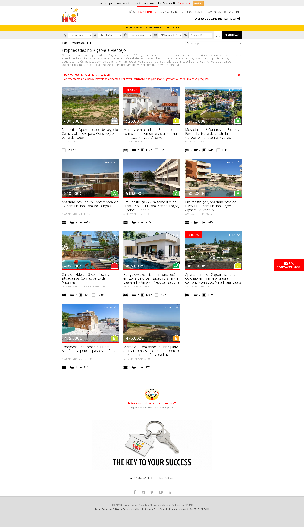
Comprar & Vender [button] (170, 11)
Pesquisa (231, 35)
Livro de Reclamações (146, 509)
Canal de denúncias (169, 509)
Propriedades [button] (146, 11)
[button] (231, 11)
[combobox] (213, 43)
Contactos (214, 11)
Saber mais (184, 3)
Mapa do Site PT (188, 509)
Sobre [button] (199, 11)
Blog (189, 11)
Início (132, 11)
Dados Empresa (103, 509)
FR (207, 509)
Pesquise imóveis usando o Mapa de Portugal (151, 27)
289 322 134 (142, 477)
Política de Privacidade (123, 509)
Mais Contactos (166, 477)
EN (199, 509)
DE (203, 509)
